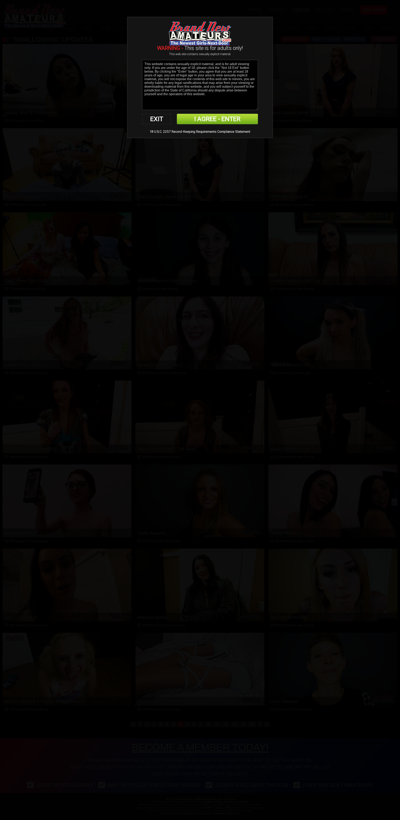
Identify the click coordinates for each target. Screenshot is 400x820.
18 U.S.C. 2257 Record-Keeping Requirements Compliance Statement (200, 132)
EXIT (156, 119)
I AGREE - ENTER (217, 119)
